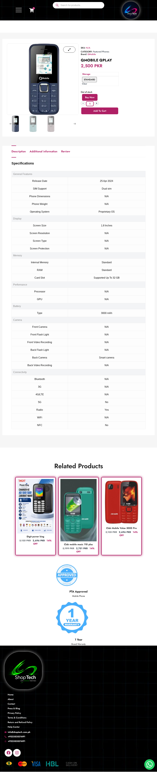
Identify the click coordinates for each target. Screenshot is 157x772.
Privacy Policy (14, 713)
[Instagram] (17, 753)
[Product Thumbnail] (69, 50)
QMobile (92, 54)
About (10, 699)
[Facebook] (8, 753)
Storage (86, 74)
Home (10, 694)
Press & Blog (14, 708)
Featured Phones (101, 51)
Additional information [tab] (43, 151)
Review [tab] (65, 151)
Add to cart (99, 111)
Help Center (14, 726)
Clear (84, 83)
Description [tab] (18, 151)
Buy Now (89, 97)
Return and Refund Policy (20, 722)
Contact (11, 703)
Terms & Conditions (17, 717)
